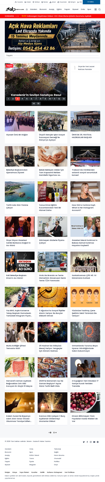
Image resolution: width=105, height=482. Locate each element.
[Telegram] (98, 442)
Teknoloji (57, 449)
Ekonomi (43, 9)
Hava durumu (59, 455)
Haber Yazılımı (45, 441)
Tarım (31, 458)
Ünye (56, 465)
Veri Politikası (70, 472)
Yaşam (67, 9)
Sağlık (56, 452)
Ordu (83, 9)
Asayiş (51, 9)
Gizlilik (42, 472)
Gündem (33, 9)
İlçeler (31, 461)
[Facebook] (87, 442)
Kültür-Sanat (34, 455)
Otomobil (57, 458)
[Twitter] (84, 442)
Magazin (32, 465)
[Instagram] (91, 442)
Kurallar (34, 472)
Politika (56, 461)
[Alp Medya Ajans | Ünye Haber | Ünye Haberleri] (15, 9)
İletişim (7, 472)
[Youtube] (94, 442)
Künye (15, 472)
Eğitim (59, 9)
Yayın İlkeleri (24, 472)
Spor (89, 9)
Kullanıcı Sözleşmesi (54, 472)
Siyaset (75, 9)
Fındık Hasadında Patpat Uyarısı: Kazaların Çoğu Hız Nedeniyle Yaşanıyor (54, 16)
